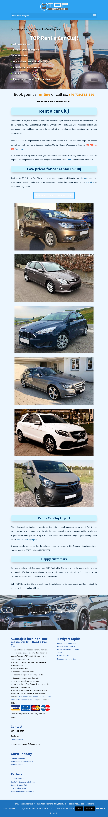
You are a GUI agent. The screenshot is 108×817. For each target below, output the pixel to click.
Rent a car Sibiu (63, 656)
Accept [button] (79, 808)
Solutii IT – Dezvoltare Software (23, 782)
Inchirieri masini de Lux (66, 646)
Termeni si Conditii (18, 758)
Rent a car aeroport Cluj (66, 643)
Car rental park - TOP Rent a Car (54, 195)
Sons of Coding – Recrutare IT (22, 791)
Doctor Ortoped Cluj (19, 785)
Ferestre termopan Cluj (66, 659)
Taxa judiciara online (18, 788)
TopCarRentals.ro (17, 779)
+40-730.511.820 (17, 739)
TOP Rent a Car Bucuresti (28, 697)
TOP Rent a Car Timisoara (27, 700)
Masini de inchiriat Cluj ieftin (68, 649)
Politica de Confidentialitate (22, 761)
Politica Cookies (17, 764)
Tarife (59, 652)
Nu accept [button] (89, 808)
